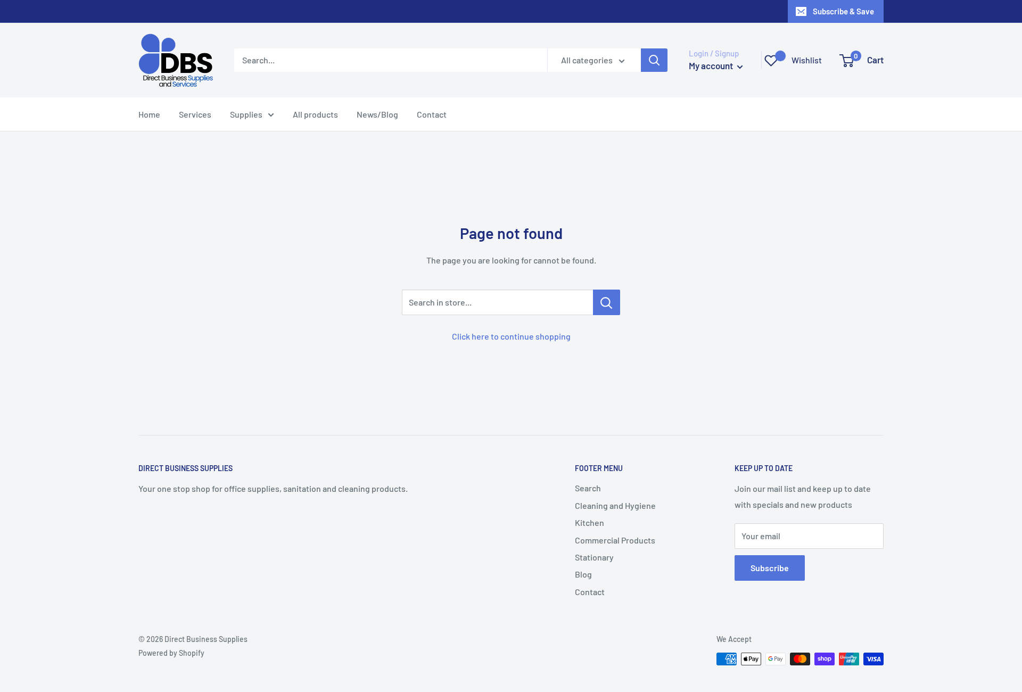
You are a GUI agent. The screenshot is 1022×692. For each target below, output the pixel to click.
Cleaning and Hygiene (615, 505)
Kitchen (589, 522)
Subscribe (770, 568)
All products (315, 114)
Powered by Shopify (171, 652)
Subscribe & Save (843, 11)
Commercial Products (615, 540)
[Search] (654, 60)
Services (195, 114)
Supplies (246, 114)
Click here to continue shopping (511, 336)
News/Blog (377, 114)
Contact (432, 114)
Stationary (594, 557)
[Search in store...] (606, 302)
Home (149, 114)
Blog (583, 574)
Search (588, 488)
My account (712, 65)
